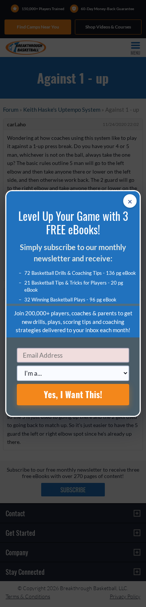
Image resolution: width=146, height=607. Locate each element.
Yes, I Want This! (73, 394)
